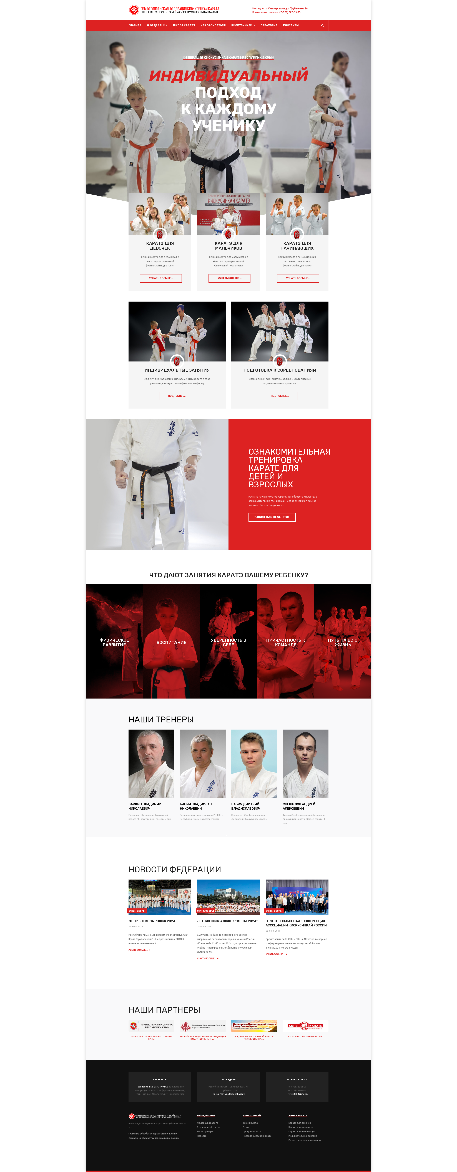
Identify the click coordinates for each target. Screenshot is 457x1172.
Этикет (247, 1127)
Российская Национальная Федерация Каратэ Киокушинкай (203, 1037)
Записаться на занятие (272, 517)
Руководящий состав (208, 1127)
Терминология (250, 1123)
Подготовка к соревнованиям (304, 1140)
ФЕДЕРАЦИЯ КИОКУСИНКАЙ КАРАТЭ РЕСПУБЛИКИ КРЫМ (254, 1037)
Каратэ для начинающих (301, 1131)
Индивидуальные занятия (302, 1136)
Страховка (269, 25)
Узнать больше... (161, 278)
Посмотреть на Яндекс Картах (229, 1094)
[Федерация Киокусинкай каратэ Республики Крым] (174, 9)
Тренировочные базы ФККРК (151, 1087)
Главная (135, 25)
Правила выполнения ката (257, 1136)
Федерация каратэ (207, 1123)
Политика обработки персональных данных (153, 1133)
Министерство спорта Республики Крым (151, 1037)
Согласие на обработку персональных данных (154, 1138)
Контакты (291, 25)
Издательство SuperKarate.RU (305, 1036)
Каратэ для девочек (299, 1123)
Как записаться (213, 25)
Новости (202, 1136)
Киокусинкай (241, 25)
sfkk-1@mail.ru (300, 1094)
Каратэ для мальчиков (300, 1127)
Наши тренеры (205, 1131)
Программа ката (252, 1131)
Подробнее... (177, 396)
